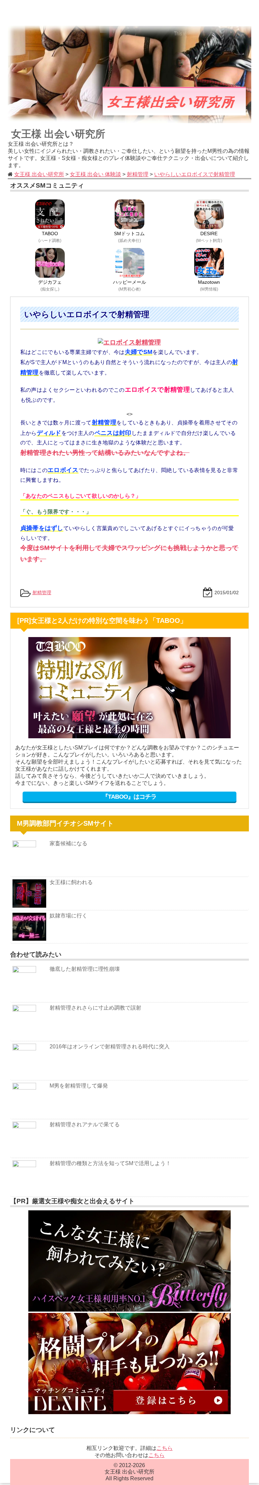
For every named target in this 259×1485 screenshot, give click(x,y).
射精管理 (41, 592)
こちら (164, 1448)
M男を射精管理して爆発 (79, 1086)
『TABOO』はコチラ (129, 796)
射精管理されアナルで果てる (85, 1124)
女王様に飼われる (71, 882)
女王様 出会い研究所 (58, 133)
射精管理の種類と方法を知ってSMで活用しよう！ (110, 1163)
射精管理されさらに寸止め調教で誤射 (95, 1008)
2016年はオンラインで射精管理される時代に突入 (110, 1046)
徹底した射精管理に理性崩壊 (85, 969)
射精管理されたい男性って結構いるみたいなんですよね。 (105, 452)
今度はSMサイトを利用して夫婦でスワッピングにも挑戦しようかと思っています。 (129, 553)
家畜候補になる (68, 843)
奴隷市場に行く (68, 915)
